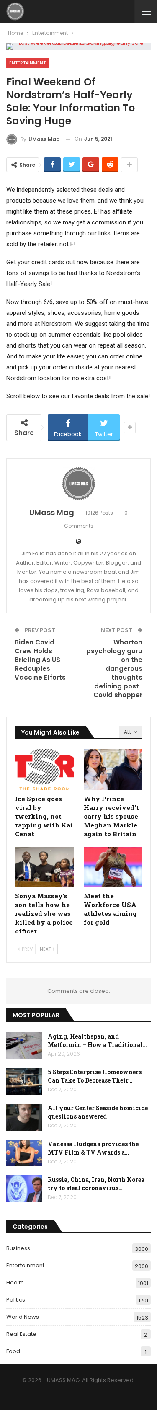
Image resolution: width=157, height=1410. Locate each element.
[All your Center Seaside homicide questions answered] (24, 1117)
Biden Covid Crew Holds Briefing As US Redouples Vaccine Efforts (40, 660)
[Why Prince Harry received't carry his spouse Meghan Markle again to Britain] (113, 769)
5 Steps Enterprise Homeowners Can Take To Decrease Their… (95, 1076)
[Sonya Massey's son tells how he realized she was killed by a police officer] (44, 867)
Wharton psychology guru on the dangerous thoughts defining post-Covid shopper (114, 668)
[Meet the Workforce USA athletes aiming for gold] (113, 867)
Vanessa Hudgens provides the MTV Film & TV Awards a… (93, 1148)
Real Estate (21, 1334)
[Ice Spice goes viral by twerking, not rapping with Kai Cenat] (44, 769)
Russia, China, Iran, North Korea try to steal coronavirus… (96, 1183)
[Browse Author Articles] (78, 483)
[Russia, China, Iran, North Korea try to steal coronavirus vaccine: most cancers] (24, 1188)
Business (18, 1248)
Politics (15, 1300)
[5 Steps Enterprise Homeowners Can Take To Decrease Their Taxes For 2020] (24, 1081)
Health (15, 1282)
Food (13, 1351)
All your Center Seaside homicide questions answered (98, 1112)
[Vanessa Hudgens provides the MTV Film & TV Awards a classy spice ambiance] (24, 1153)
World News (22, 1317)
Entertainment (27, 62)
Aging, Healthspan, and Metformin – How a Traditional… (97, 1040)
